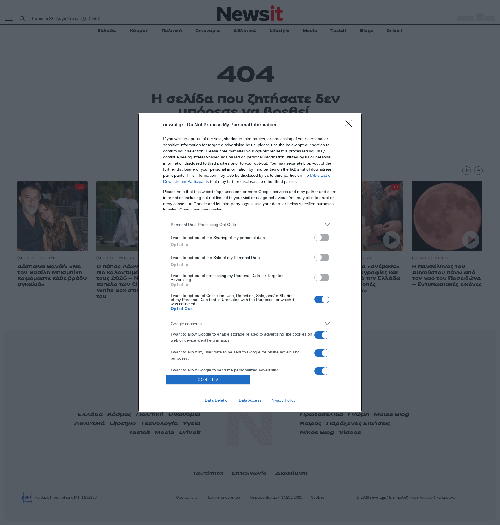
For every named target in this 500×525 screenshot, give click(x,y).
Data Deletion (217, 400)
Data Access (250, 400)
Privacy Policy (282, 400)
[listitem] (250, 225)
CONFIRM (208, 380)
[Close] (350, 125)
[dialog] (250, 262)
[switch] (321, 237)
